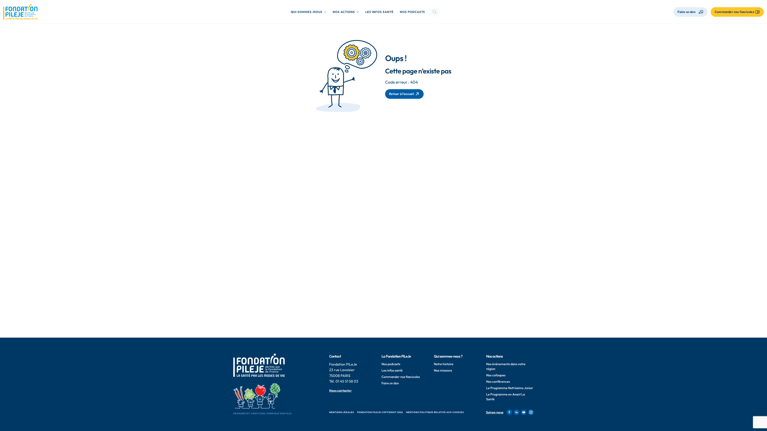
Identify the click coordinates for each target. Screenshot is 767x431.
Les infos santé (379, 12)
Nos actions (347, 12)
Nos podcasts (412, 12)
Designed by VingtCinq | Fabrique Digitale (262, 413)
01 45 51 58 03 (347, 381)
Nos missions (443, 370)
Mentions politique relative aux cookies (435, 412)
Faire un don (686, 12)
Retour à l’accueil (401, 94)
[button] (434, 12)
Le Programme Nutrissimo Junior (509, 388)
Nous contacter (340, 390)
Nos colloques (496, 375)
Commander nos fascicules (401, 377)
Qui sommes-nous (309, 12)
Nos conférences (498, 382)
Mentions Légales (341, 412)
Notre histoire (443, 364)
